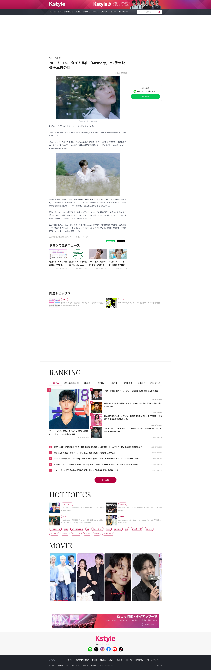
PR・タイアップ (152, 660)
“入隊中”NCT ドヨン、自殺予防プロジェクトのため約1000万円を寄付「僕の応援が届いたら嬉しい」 (118, 263)
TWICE (108, 529)
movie (95, 12)
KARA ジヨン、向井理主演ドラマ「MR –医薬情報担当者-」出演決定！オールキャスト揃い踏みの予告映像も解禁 (98, 447)
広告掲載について (63, 665)
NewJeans (65, 534)
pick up (52, 12)
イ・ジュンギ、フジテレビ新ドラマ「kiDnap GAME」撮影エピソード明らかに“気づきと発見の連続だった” (96, 464)
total (56, 383)
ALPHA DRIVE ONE (77, 529)
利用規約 (85, 665)
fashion (103, 12)
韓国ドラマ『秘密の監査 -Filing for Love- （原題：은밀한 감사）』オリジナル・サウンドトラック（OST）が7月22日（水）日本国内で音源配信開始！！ (78, 263)
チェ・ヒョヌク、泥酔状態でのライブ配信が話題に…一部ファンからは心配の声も (68, 433)
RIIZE (66, 529)
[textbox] (149, 12)
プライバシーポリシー (106, 665)
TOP (50, 58)
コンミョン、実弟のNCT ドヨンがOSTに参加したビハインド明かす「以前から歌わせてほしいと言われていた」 (98, 263)
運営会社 (51, 665)
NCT (126, 529)
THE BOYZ (149, 529)
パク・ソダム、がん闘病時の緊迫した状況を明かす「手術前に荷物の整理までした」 (87, 470)
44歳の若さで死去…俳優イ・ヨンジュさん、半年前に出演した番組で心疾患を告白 (132, 405)
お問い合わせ (75, 665)
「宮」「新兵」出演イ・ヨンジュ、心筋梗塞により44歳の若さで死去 (131, 390)
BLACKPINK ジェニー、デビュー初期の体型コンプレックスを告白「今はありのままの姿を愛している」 (133, 417)
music (78, 12)
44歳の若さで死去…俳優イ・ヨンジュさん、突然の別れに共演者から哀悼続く (84, 452)
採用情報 (93, 665)
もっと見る (105, 480)
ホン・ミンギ (76, 534)
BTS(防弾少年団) (137, 529)
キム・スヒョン (97, 529)
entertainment (65, 12)
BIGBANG (87, 534)
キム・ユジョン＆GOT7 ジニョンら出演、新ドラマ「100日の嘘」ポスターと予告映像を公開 (132, 430)
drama (86, 12)
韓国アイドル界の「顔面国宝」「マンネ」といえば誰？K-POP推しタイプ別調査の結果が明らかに (58, 263)
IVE (88, 529)
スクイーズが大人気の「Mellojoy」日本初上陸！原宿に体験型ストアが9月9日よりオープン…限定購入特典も (97, 458)
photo (113, 12)
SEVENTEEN (54, 534)
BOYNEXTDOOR (55, 529)
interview (123, 12)
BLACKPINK (117, 529)
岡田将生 (96, 534)
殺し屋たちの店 (108, 534)
